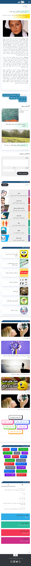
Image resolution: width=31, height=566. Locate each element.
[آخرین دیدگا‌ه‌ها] (8, 485)
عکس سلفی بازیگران (9, 427)
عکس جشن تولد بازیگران (15, 431)
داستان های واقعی (21, 471)
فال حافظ (24, 456)
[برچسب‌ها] (22, 485)
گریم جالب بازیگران (7, 422)
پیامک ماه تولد (21, 467)
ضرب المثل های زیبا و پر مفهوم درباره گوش (20, 374)
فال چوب (6, 449)
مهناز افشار (13, 98)
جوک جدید (27, 392)
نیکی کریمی (22, 100)
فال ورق (14, 449)
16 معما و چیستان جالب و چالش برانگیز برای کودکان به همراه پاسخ (16, 356)
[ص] (11, 562)
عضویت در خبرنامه (10, 474)
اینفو (15, 558)
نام (14, 168)
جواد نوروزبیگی (15, 95)
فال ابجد (17, 453)
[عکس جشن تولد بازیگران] (15, 433)
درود (24, 494)
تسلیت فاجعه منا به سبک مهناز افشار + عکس (15, 125)
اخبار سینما (25, 6)
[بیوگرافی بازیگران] (22, 428)
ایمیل (27, 168)
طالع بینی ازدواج (9, 464)
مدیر (23, 15)
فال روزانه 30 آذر (26, 338)
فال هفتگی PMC (23, 449)
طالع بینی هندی (9, 460)
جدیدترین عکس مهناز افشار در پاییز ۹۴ (14, 145)
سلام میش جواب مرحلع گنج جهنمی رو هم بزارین (14, 509)
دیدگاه (26, 158)
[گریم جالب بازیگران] (7, 423)
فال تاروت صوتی (21, 474)
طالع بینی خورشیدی (21, 464)
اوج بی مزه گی (22, 499)
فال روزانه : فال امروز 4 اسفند (24, 409)
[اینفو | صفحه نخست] (19, 2)
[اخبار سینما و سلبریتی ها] (15, 419)
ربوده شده (6, 95)
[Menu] (29, 2)
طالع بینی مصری (21, 460)
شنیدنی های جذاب (9, 471)
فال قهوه (24, 453)
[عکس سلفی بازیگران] (9, 428)
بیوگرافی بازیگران (22, 427)
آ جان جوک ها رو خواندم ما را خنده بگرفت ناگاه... (14, 490)
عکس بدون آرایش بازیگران (22, 422)
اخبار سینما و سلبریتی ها (15, 417)
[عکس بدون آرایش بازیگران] (22, 423)
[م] (20, 562)
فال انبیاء (7, 456)
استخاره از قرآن (8, 453)
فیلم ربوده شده (21, 98)
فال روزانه (15, 456)
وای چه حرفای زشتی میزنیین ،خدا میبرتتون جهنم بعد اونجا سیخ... (14, 503)
